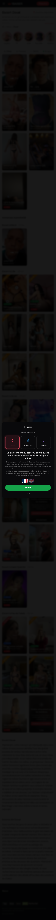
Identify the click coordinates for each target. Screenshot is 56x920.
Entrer (28, 487)
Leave (28, 493)
